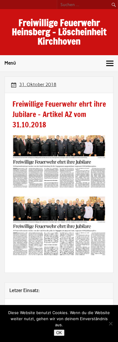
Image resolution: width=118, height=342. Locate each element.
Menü (10, 63)
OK (59, 332)
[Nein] (110, 323)
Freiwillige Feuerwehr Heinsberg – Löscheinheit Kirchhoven (59, 32)
